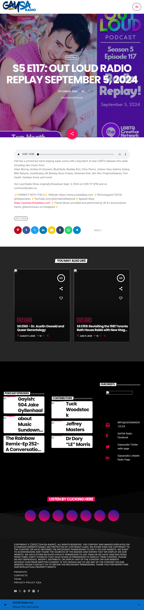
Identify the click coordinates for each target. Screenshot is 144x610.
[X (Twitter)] (20, 591)
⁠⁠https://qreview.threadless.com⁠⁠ (32, 202)
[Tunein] (24, 591)
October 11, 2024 (66, 91)
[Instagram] (33, 591)
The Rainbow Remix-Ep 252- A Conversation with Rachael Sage (23, 449)
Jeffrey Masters (75, 427)
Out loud (71, 57)
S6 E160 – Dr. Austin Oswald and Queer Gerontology (40, 328)
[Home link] (19, 7)
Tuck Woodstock (77, 410)
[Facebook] (38, 591)
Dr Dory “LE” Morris (78, 441)
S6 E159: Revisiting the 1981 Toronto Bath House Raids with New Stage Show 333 (102, 330)
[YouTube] (15, 591)
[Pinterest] (29, 591)
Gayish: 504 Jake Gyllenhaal (30, 405)
